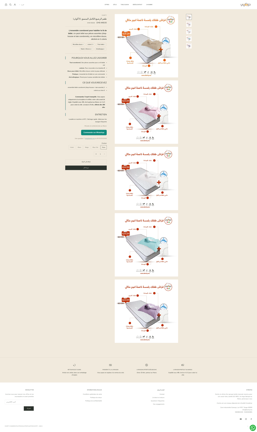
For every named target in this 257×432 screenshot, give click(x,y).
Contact (162, 394)
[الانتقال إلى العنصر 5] (189, 46)
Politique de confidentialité (93, 401)
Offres (107, 4)
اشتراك (29, 408)
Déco (115, 4)
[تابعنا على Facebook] (251, 419)
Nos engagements (158, 404)
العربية (22, 4)
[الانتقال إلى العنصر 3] (189, 31)
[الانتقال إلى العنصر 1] (189, 17)
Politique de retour (96, 397)
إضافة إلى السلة (86, 162)
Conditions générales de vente (92, 394)
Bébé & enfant (137, 4)
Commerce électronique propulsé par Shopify (23, 426)
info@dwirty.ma (90, 138)
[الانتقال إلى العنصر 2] (189, 24)
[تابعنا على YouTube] (241, 419)
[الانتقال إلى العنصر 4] (189, 38)
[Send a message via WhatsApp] (253, 428)
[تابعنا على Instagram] (246, 419)
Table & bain (125, 4)
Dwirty (104, 15)
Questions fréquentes (157, 401)
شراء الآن (86, 168)
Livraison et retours (158, 397)
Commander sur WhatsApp (94, 132)
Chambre (149, 4)
